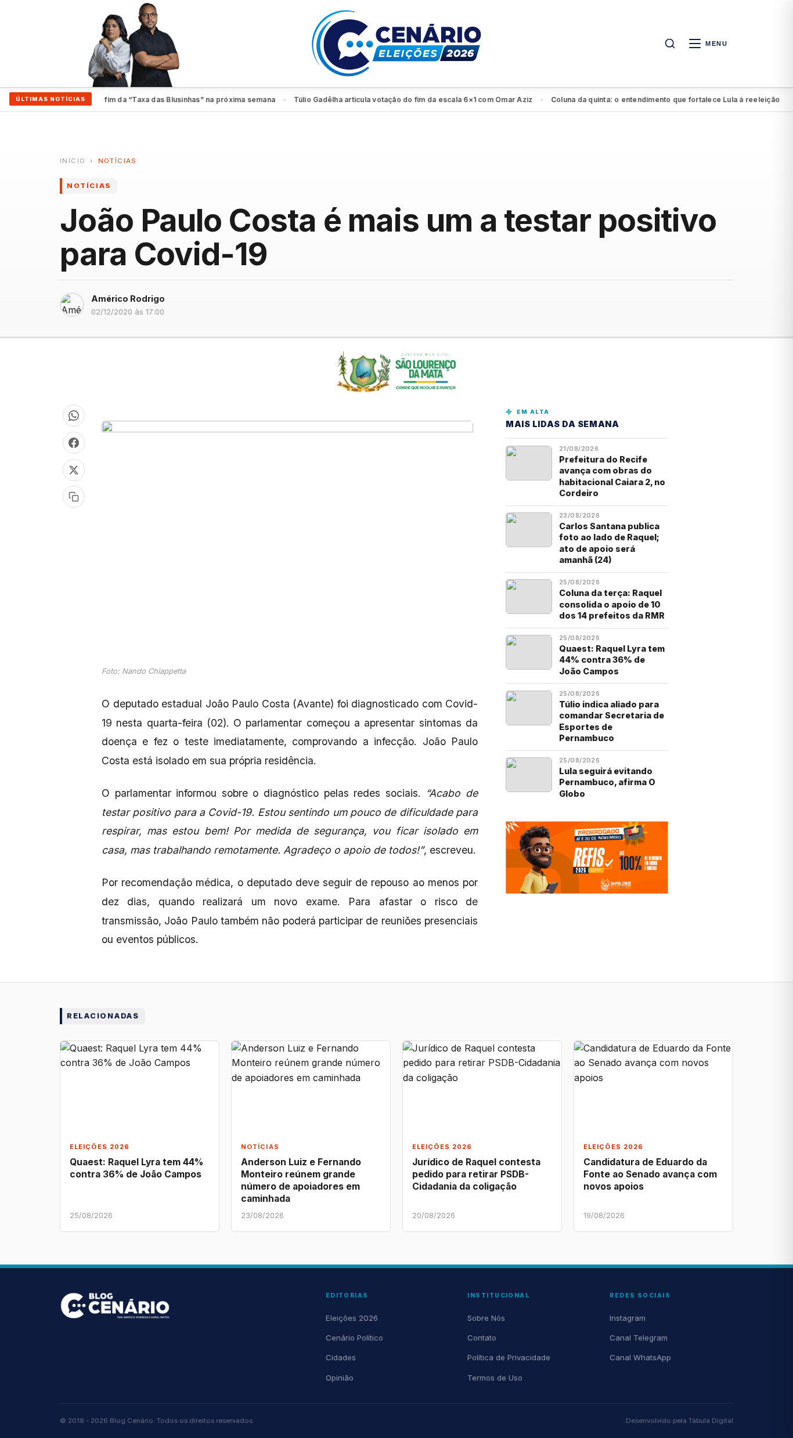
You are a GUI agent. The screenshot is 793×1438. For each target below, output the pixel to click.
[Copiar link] (74, 497)
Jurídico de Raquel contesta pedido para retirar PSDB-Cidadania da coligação (476, 1174)
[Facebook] (74, 443)
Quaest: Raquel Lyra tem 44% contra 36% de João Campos (612, 660)
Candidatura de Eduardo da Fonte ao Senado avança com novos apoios (650, 1174)
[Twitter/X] (74, 470)
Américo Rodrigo (128, 299)
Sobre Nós (486, 1318)
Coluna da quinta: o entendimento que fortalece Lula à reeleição (645, 99)
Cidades (341, 1357)
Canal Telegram (639, 1337)
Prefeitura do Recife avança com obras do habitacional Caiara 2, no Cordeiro (612, 476)
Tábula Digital (711, 1421)
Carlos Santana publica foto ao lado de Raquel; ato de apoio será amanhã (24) (609, 543)
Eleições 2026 (352, 1318)
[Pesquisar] (670, 43)
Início (72, 161)
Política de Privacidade (508, 1357)
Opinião (340, 1377)
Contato (481, 1337)
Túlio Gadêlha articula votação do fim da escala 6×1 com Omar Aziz (393, 99)
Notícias (117, 161)
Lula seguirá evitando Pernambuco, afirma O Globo (607, 782)
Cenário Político (354, 1337)
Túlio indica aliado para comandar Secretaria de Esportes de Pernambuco (611, 721)
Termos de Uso (494, 1377)
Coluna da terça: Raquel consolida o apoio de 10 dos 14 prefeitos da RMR (612, 604)
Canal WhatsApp (640, 1357)
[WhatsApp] (74, 415)
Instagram (628, 1318)
